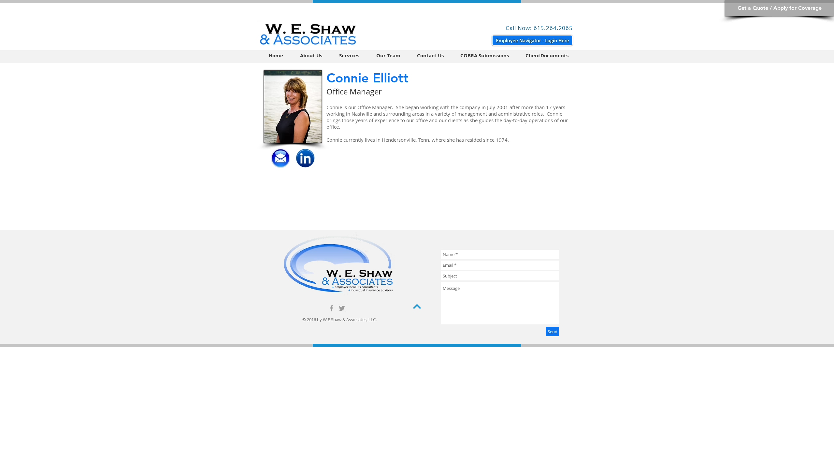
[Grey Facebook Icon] (331, 308)
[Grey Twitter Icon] (342, 308)
